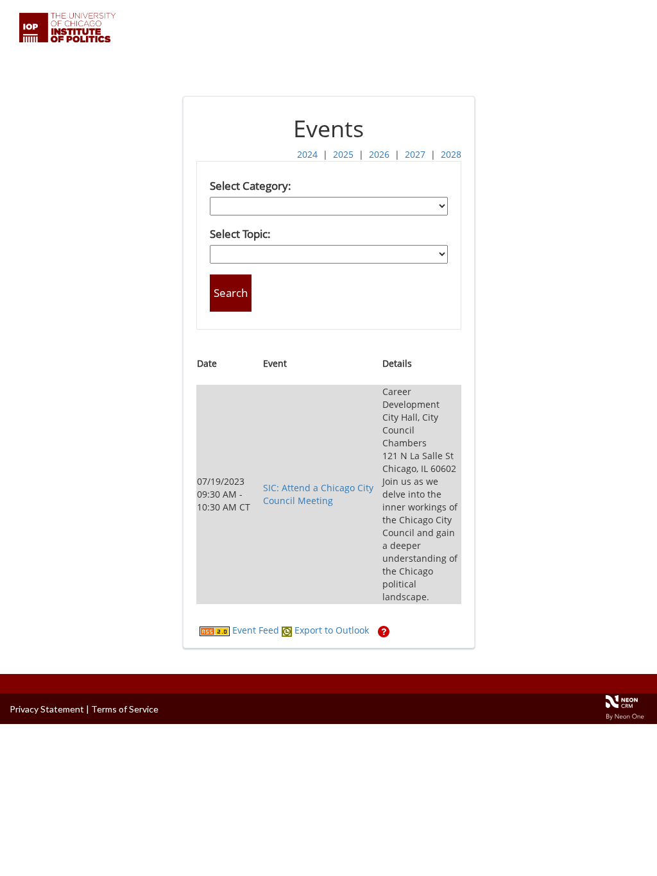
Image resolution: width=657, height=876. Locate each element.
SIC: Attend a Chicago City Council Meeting (318, 494)
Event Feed (254, 630)
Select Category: (250, 185)
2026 (379, 154)
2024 (307, 154)
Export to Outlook (330, 630)
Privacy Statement (47, 708)
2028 (451, 154)
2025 (343, 154)
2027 (415, 154)
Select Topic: (240, 233)
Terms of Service (124, 708)
